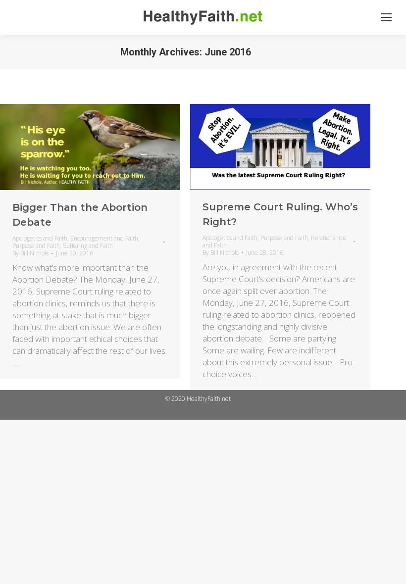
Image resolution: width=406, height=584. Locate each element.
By (30, 253)
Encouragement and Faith (104, 238)
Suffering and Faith (88, 246)
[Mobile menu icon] (386, 17)
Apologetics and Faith (39, 238)
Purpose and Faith (36, 246)
